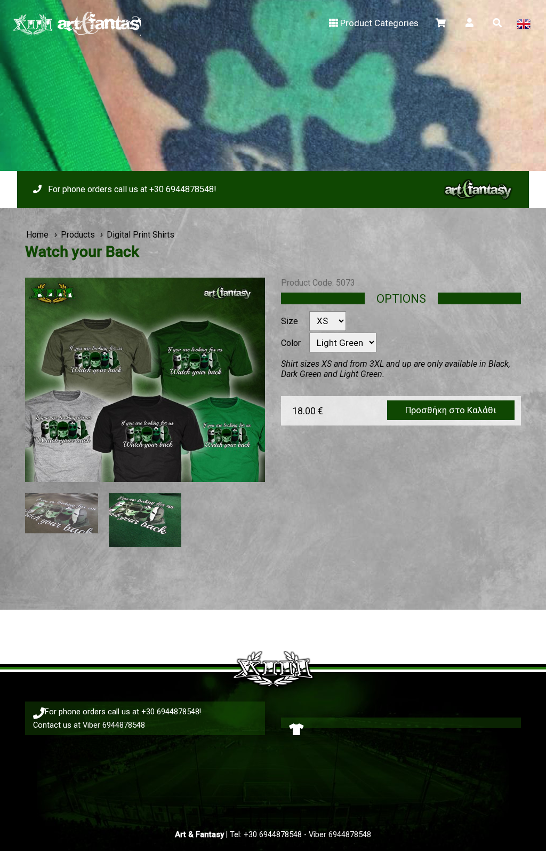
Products (78, 235)
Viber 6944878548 (114, 725)
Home (37, 235)
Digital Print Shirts (140, 235)
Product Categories (379, 23)
